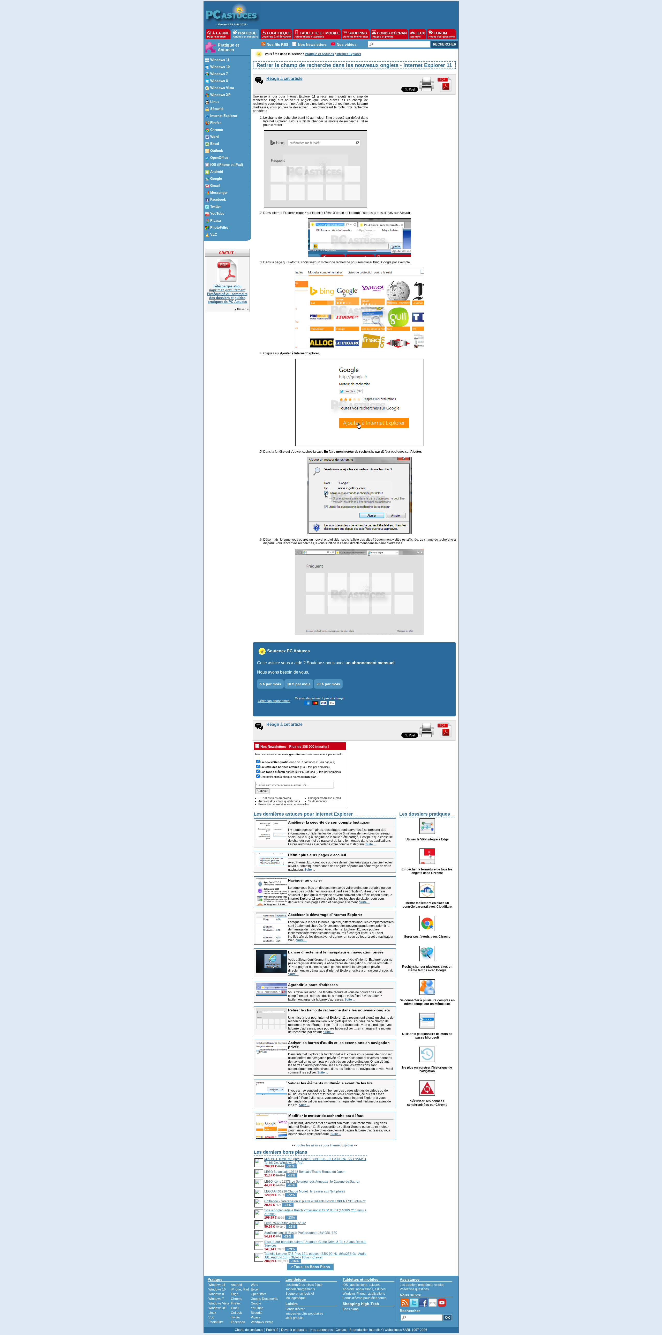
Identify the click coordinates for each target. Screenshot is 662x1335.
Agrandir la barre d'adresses (313, 985)
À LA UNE (218, 34)
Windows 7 (216, 1299)
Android (236, 1285)
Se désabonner (317, 801)
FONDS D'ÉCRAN (389, 34)
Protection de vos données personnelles (283, 804)
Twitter (235, 1317)
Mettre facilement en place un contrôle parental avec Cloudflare (427, 904)
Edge (234, 1294)
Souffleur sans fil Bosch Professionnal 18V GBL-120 (300, 1233)
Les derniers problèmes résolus (422, 1285)
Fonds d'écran (295, 1309)
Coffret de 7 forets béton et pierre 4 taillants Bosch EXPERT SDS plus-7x (315, 1201)
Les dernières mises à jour (304, 1285)
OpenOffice (259, 1294)
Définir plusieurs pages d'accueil (317, 855)
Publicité (272, 1330)
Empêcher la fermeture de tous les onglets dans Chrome (427, 871)
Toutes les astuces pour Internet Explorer (324, 1145)
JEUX (417, 34)
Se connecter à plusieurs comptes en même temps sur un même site (427, 1002)
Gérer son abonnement (274, 701)
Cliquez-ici (243, 309)
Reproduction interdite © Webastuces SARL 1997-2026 (388, 1330)
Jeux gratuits (294, 1318)
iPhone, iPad (240, 1289)
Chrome (236, 1299)
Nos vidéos (347, 44)
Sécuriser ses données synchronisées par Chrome (427, 1103)
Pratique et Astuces (228, 47)
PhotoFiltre (216, 1322)
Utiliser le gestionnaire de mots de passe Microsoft (427, 1035)
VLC (211, 1317)
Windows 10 (217, 1289)
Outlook (236, 1313)
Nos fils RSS (277, 44)
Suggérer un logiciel (299, 1293)
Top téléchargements (300, 1289)
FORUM (441, 34)
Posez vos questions (414, 1289)
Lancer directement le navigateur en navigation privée (335, 952)
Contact (341, 1330)
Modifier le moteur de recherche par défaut (326, 1116)
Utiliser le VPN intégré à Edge (427, 839)
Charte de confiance (249, 1330)
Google (256, 1303)
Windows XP (217, 1308)
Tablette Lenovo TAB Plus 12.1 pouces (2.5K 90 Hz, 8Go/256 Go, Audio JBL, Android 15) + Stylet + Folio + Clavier (315, 1255)
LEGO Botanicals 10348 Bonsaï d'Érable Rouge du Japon (304, 1172)
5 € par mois (270, 684)
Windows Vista (218, 1303)
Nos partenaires (321, 1330)
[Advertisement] (356, 14)
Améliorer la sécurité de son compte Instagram (329, 822)
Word (254, 1285)
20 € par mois (328, 684)
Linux (212, 1313)
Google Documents (264, 1299)
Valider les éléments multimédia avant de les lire (330, 1083)
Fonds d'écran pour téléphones (364, 1298)
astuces (374, 1285)
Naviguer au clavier (305, 880)
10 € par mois (299, 684)
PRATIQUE (245, 34)
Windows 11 (216, 1285)
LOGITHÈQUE (276, 34)
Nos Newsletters (312, 44)
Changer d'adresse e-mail (324, 798)
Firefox (235, 1303)
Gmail (235, 1308)
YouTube (257, 1308)
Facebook (238, 1322)
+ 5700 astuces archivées (274, 798)
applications (358, 1285)
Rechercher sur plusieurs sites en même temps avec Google (427, 968)
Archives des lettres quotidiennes (279, 801)
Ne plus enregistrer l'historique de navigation (427, 1069)
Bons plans (350, 1309)
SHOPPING (355, 34)
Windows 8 (216, 1294)
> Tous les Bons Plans (310, 1267)
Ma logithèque (295, 1298)
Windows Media (262, 1322)
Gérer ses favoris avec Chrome (427, 936)
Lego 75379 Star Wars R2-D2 (285, 1223)
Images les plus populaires (304, 1313)
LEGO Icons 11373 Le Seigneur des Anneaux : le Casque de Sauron (312, 1181)
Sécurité (256, 1313)
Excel (255, 1289)
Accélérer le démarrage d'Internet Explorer (325, 915)
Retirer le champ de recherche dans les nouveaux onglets (339, 1010)
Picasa (255, 1317)
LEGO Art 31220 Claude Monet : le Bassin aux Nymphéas (304, 1191)
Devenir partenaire (294, 1330)
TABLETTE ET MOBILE (317, 34)
